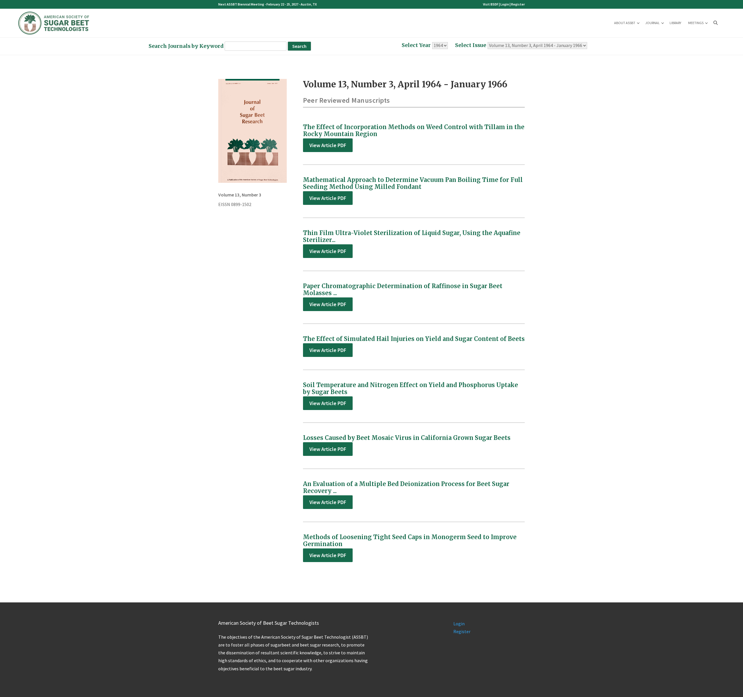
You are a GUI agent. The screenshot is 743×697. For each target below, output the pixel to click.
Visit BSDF (490, 4)
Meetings (696, 23)
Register (518, 4)
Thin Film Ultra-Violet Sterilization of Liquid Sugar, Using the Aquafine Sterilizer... (411, 236)
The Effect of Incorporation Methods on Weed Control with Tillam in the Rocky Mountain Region (413, 130)
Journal (652, 23)
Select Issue (470, 45)
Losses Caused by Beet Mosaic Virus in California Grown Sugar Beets (407, 437)
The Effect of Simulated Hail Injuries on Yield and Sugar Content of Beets (414, 338)
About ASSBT (624, 23)
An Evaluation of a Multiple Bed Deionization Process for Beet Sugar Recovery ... (406, 487)
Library (675, 23)
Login (504, 4)
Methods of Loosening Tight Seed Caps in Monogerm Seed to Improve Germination (410, 540)
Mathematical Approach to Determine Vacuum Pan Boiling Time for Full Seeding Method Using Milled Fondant (413, 183)
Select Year (416, 45)
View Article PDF (327, 145)
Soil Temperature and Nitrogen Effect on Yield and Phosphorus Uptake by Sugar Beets (410, 388)
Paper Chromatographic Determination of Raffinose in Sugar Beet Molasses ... (402, 289)
